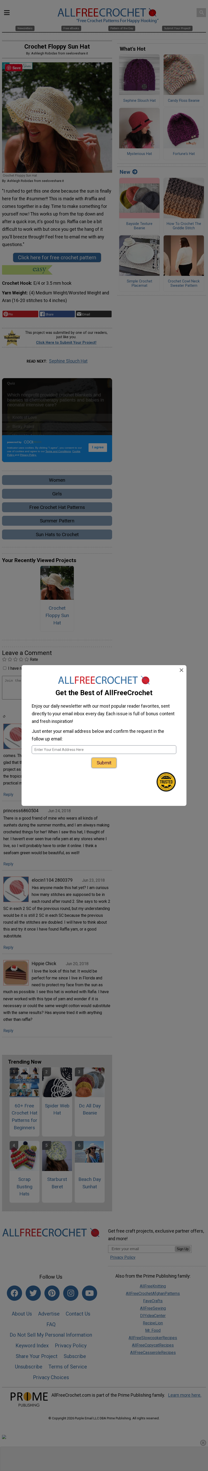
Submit (104, 763)
